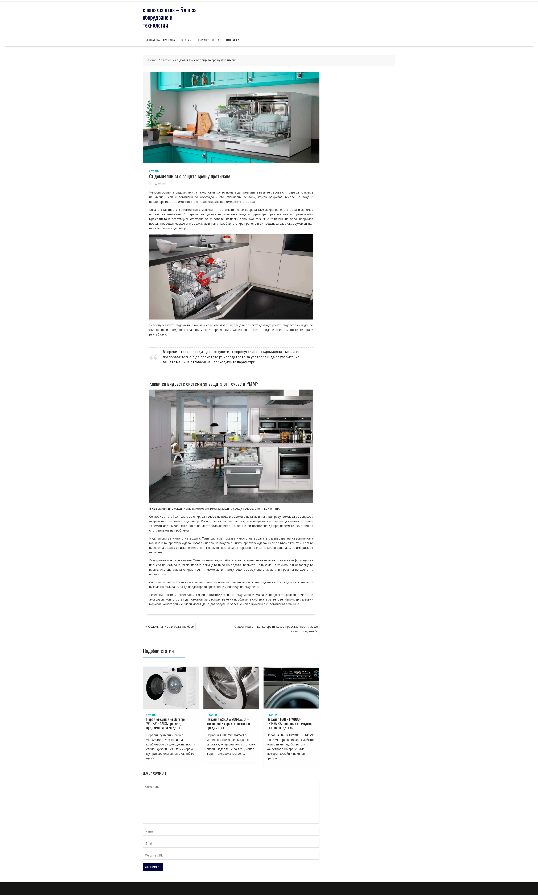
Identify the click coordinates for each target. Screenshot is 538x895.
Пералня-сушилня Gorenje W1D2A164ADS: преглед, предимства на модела (165, 723)
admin (162, 183)
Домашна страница (160, 39)
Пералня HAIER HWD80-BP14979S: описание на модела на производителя (290, 723)
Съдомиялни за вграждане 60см (171, 626)
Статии (186, 39)
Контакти (232, 39)
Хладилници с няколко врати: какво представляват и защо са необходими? (276, 629)
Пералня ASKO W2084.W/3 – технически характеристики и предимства (228, 723)
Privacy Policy (208, 39)
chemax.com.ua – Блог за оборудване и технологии (169, 17)
